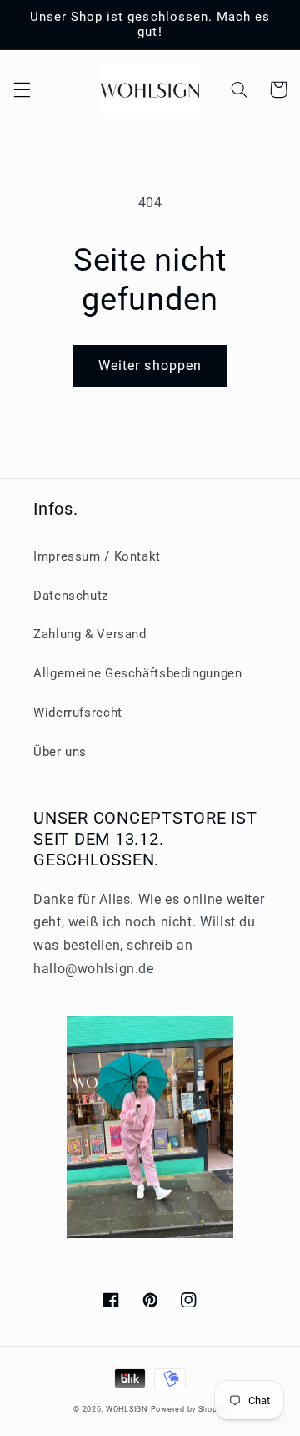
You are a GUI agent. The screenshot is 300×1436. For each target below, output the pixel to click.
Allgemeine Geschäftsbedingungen (137, 673)
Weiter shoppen (150, 365)
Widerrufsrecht (77, 712)
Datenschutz (70, 595)
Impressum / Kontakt (97, 556)
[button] (21, 89)
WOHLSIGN (127, 1409)
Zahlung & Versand (90, 634)
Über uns (60, 751)
